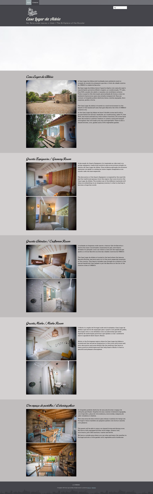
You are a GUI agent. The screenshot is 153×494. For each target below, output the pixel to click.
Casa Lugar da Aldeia (43, 19)
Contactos (35, 2)
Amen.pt (89, 487)
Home (28, 2)
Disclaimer (94, 487)
